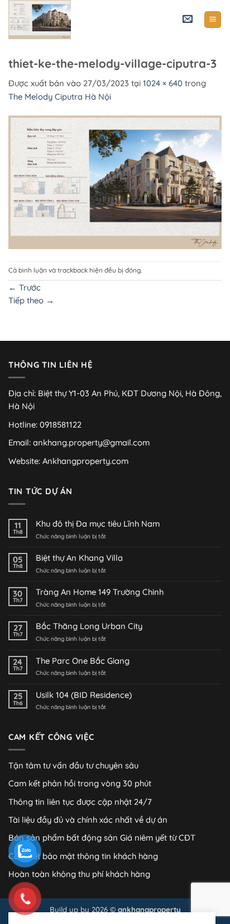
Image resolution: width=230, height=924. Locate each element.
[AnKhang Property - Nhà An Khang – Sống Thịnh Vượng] (64, 19)
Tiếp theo (31, 300)
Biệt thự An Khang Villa (79, 558)
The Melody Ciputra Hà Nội (59, 96)
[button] (188, 19)
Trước (24, 287)
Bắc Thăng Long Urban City (89, 626)
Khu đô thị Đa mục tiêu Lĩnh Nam (98, 524)
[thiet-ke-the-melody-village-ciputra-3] (115, 181)
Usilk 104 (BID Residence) (84, 695)
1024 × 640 (163, 83)
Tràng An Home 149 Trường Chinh (100, 592)
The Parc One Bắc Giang (83, 661)
